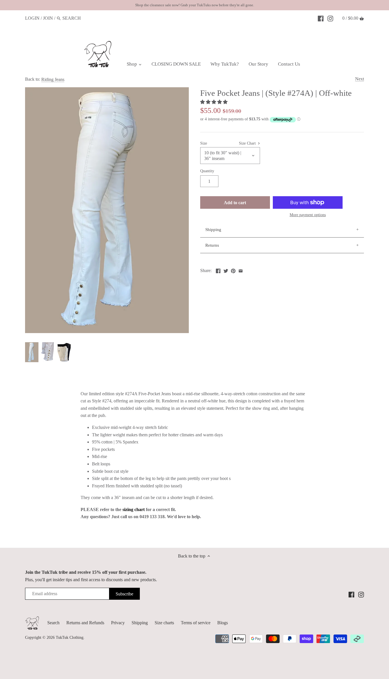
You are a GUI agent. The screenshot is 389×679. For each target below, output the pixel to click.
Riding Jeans (52, 79)
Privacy (118, 622)
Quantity (207, 171)
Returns (212, 245)
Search (53, 622)
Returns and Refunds (85, 622)
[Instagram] (330, 18)
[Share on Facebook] (218, 269)
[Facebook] (321, 18)
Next (359, 78)
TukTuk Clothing (69, 637)
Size (203, 143)
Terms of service (195, 622)
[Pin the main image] (233, 269)
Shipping (213, 229)
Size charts (164, 622)
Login (32, 18)
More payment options (308, 215)
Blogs (222, 622)
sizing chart (133, 509)
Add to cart (235, 202)
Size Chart (248, 143)
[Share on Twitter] (226, 269)
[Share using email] (240, 269)
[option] (31, 352)
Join (48, 18)
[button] (214, 102)
